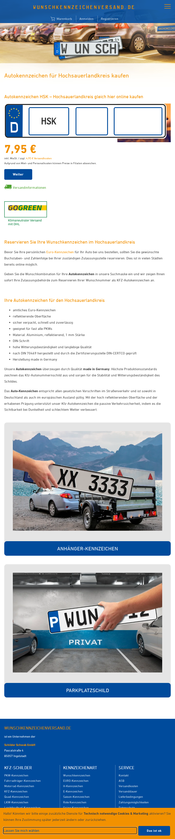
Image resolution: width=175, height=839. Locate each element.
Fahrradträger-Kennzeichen (22, 780)
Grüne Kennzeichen (76, 807)
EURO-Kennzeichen (76, 780)
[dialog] (87, 823)
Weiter (18, 174)
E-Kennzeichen (73, 791)
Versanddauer (128, 791)
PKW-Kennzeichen (16, 775)
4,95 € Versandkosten (39, 158)
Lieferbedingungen (131, 796)
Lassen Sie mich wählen (21, 830)
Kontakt (123, 775)
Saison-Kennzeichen (76, 796)
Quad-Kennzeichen (16, 796)
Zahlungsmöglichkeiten (134, 802)
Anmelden (86, 18)
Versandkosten (128, 786)
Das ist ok (154, 830)
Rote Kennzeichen (74, 802)
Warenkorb (64, 18)
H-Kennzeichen (73, 786)
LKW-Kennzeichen (16, 802)
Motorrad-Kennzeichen (19, 786)
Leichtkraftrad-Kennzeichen (22, 807)
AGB (121, 780)
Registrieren (109, 18)
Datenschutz (127, 807)
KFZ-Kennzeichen (16, 791)
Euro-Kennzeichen (60, 252)
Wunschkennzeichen (76, 775)
